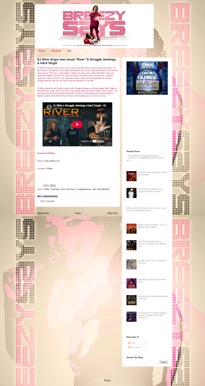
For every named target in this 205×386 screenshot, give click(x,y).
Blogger (107, 380)
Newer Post (43, 213)
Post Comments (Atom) (83, 220)
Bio (69, 51)
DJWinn (49, 169)
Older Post (112, 213)
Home (41, 51)
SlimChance (71, 189)
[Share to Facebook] (51, 185)
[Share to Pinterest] (54, 185)
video (94, 189)
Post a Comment (47, 201)
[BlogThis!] (46, 185)
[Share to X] (49, 185)
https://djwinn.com (52, 161)
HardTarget (55, 189)
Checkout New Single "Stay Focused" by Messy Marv (150, 190)
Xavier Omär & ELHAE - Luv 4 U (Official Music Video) (152, 226)
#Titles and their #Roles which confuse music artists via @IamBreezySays (146, 209)
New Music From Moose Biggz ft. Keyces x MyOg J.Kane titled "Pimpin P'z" (152, 315)
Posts (132, 343)
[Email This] (44, 185)
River (63, 189)
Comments (135, 347)
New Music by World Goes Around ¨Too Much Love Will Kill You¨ (152, 243)
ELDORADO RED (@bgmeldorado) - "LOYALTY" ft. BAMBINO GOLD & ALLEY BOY (145, 158)
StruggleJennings (84, 189)
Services (56, 51)
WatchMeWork (103, 189)
